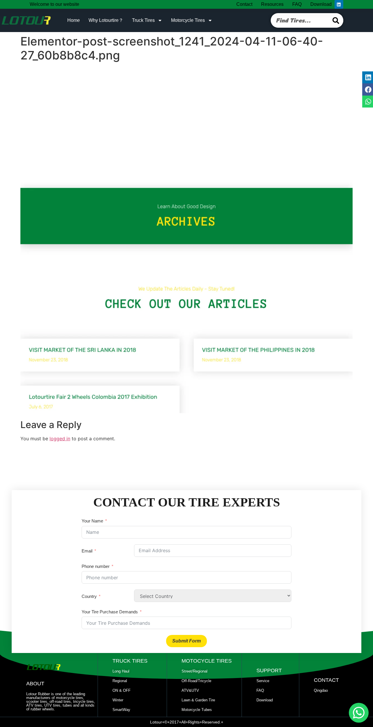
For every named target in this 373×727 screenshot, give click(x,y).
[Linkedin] (339, 4)
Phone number (96, 566)
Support (269, 670)
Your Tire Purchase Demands (110, 611)
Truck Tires (143, 20)
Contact (244, 4)
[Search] (336, 20)
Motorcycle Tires (188, 20)
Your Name (92, 520)
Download (321, 4)
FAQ (297, 4)
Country (89, 596)
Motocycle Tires (207, 661)
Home (73, 20)
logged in (60, 438)
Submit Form (186, 640)
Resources (272, 4)
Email (87, 550)
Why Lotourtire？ (106, 20)
